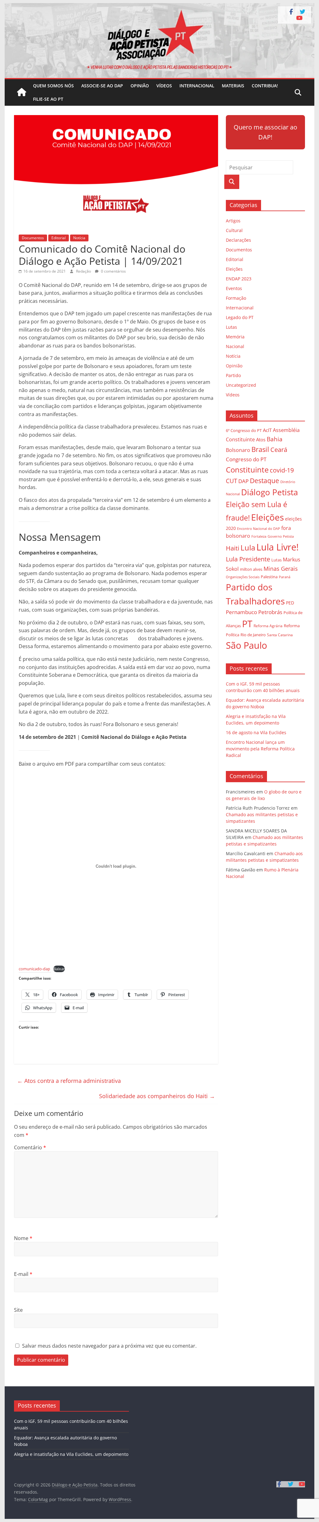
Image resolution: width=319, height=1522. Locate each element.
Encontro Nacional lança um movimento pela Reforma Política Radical (260, 748)
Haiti (232, 548)
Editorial (58, 237)
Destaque (264, 480)
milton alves (251, 569)
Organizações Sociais (242, 576)
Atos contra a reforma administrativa (69, 1080)
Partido (233, 375)
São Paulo (246, 645)
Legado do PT (240, 317)
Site (18, 1309)
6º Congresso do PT (244, 430)
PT (247, 624)
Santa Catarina (280, 634)
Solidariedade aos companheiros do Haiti (157, 1096)
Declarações (238, 240)
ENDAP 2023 (238, 279)
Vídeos (164, 86)
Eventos (234, 288)
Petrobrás (270, 612)
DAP (243, 481)
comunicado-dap (34, 969)
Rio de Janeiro (253, 634)
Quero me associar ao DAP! (265, 132)
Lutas (231, 327)
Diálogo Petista (269, 492)
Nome (23, 1238)
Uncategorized (241, 385)
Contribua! (265, 86)
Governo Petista (281, 536)
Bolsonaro (238, 450)
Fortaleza (258, 536)
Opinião (140, 86)
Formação (236, 298)
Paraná (284, 576)
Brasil (260, 449)
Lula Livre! (277, 547)
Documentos (33, 237)
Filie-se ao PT (48, 99)
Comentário (30, 1147)
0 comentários (113, 271)
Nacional (235, 346)
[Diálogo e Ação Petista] (159, 6)
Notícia (79, 237)
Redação (84, 271)
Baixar (59, 969)
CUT (231, 481)
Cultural (234, 230)
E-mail (23, 1274)
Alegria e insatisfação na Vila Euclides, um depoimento (71, 1454)
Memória (235, 337)
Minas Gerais (281, 568)
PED (290, 603)
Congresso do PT (246, 459)
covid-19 (282, 470)
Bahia (275, 439)
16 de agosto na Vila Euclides (256, 732)
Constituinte (247, 469)
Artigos (233, 221)
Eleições (234, 269)
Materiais (233, 86)
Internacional (196, 86)
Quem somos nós (53, 86)
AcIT (267, 430)
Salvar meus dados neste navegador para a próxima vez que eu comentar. (109, 1345)
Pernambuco (241, 612)
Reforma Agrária (268, 625)
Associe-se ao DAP (102, 86)
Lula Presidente (248, 559)
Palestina (269, 576)
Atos (260, 439)
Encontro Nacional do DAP (258, 528)
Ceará (278, 449)
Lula (247, 547)
